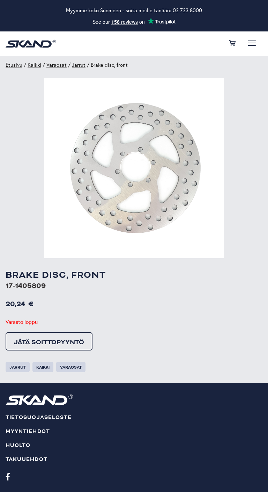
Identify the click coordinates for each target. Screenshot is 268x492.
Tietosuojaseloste (39, 417)
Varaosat (56, 65)
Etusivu (14, 65)
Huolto (18, 445)
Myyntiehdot (28, 431)
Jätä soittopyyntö (49, 342)
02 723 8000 (187, 10)
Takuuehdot (26, 459)
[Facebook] (8, 476)
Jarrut (78, 65)
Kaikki (34, 65)
